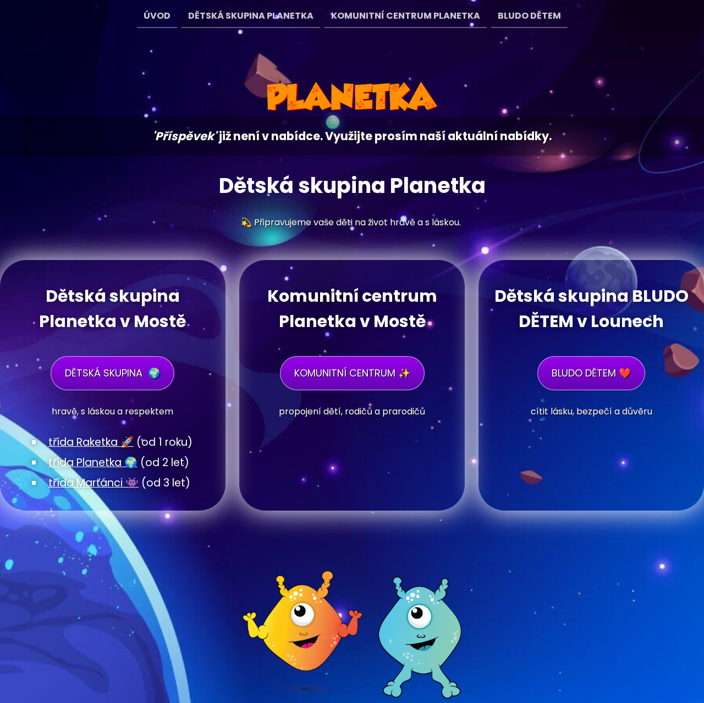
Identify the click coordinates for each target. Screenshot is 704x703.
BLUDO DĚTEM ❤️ (591, 373)
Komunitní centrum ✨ (352, 373)
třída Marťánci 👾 (93, 482)
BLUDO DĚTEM (529, 15)
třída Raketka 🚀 (91, 442)
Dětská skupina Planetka (251, 15)
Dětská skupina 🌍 (112, 373)
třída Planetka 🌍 (93, 462)
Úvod (157, 15)
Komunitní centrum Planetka (405, 15)
